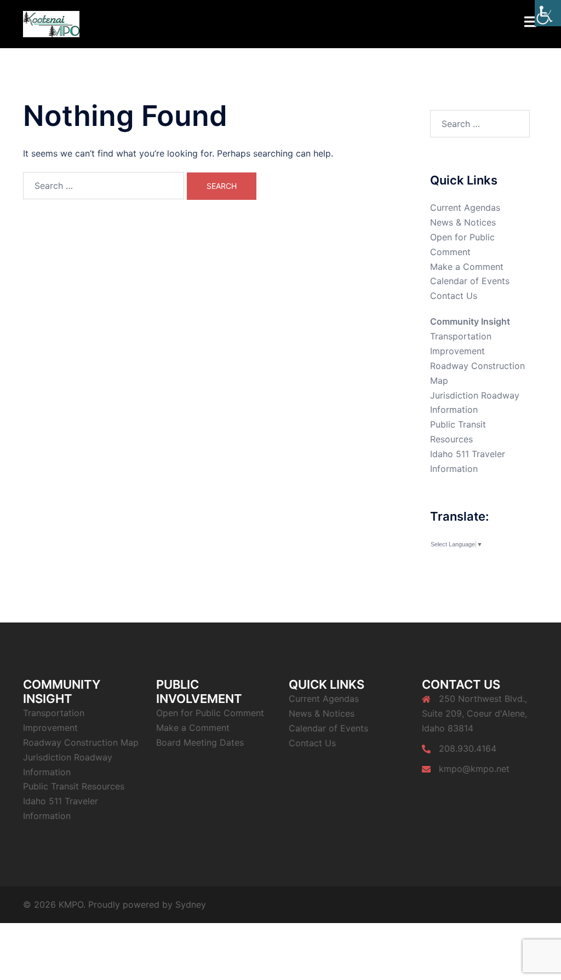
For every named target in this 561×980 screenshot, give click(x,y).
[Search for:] (103, 185)
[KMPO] (51, 23)
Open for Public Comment (210, 712)
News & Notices (463, 222)
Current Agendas (465, 207)
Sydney (190, 904)
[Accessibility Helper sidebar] (548, 13)
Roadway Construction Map (81, 742)
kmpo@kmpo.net (474, 768)
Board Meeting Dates (200, 742)
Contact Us (453, 295)
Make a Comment (466, 266)
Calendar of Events (470, 280)
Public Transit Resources (73, 786)
